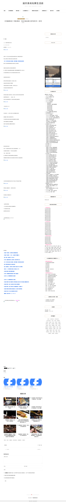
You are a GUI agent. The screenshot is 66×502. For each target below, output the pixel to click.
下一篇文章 (38, 449)
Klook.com (47, 199)
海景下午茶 (50, 328)
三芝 (52, 320)
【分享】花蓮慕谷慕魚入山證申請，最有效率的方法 (12, 259)
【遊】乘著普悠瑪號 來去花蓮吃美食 (9, 264)
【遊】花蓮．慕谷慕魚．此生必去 (9, 257)
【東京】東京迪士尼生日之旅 (51, 131)
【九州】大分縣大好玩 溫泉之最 (51, 162)
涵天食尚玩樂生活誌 (33, 3)
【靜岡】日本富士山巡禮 (50, 135)
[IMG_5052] (6, 49)
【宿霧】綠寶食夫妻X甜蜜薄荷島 (52, 184)
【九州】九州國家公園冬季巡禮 (51, 163)
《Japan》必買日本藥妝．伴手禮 (52, 115)
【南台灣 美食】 (50, 106)
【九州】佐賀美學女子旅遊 (51, 159)
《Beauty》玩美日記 (49, 95)
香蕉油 (53, 333)
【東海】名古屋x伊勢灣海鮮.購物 (52, 142)
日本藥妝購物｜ (11, 10)
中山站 (50, 322)
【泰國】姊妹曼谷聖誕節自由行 (51, 180)
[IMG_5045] (6, 101)
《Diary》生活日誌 (49, 189)
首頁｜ (5, 10)
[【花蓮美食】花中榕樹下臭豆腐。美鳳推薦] (36, 382)
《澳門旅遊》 (48, 173)
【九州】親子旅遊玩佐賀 (50, 164)
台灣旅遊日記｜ (44, 10)
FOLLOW (53, 42)
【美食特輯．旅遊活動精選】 (52, 104)
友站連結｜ (58, 10)
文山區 (59, 325)
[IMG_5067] (6, 190)
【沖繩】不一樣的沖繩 (50, 168)
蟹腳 (56, 331)
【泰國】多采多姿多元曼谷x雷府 (52, 179)
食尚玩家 (50, 333)
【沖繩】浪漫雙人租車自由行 (51, 167)
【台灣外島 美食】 (50, 110)
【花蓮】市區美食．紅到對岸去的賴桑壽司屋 (11, 252)
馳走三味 (57, 333)
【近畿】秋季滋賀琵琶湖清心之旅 (52, 141)
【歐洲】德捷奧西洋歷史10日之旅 (52, 188)
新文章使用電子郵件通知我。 (10, 477)
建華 (56, 325)
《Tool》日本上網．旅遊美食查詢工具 (53, 117)
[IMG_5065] (6, 183)
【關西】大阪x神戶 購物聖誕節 (51, 147)
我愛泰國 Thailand (49, 183)
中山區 (47, 322)
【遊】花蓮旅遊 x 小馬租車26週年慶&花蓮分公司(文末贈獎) (13, 266)
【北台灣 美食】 (50, 105)
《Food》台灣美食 (49, 101)
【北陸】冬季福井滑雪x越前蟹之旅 (52, 136)
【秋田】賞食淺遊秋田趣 (50, 122)
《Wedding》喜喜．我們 (50, 191)
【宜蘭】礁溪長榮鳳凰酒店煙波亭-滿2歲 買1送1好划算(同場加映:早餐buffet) (23, 421)
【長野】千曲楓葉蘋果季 (50, 137)
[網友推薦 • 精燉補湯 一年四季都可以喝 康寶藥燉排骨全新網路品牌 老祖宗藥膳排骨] (10, 428)
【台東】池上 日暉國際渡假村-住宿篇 (9, 279)
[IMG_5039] (6, 90)
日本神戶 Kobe (48, 146)
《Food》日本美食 (49, 114)
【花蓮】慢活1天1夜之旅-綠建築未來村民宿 (10, 291)
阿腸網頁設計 (35, 497)
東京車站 (47, 328)
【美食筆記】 (49, 103)
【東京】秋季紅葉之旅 (50, 126)
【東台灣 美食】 (21, 18)
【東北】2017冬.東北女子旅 (51, 120)
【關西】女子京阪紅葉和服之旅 (51, 148)
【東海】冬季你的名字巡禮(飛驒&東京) (53, 140)
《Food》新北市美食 (49, 100)
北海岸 (59, 322)
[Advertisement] (23, 30)
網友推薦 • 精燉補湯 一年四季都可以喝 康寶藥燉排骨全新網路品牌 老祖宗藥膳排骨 (9, 435)
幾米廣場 (53, 325)
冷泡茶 (56, 322)
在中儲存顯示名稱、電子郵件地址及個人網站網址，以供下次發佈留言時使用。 (20, 472)
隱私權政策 (35, 501)
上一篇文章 (7, 449)
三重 (55, 320)
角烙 (59, 331)
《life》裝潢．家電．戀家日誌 (51, 190)
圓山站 (47, 325)
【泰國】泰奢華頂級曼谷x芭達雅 (52, 178)
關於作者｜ (52, 10)
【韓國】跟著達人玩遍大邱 (51, 172)
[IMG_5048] (6, 108)
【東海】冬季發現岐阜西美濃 (51, 138)
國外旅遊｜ (18, 10)
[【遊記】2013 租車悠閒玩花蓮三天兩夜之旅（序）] (23, 382)
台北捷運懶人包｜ (26, 10)
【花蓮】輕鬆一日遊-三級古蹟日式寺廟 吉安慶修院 (12, 284)
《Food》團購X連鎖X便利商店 (51, 111)
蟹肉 (53, 331)
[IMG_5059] (6, 126)
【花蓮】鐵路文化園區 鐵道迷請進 (9, 271)
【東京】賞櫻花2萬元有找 (50, 132)
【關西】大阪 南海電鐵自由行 (51, 151)
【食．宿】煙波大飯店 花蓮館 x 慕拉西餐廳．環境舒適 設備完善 (14, 61)
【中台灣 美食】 (50, 109)
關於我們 (30, 501)
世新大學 (58, 320)
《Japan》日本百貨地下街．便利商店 (52, 116)
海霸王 (54, 328)
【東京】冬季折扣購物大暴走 (51, 125)
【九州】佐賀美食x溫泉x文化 (51, 154)
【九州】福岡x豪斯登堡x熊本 (51, 156)
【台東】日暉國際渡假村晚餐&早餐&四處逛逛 (11, 273)
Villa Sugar (48, 320)
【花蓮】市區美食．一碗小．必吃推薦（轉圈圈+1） (12, 255)
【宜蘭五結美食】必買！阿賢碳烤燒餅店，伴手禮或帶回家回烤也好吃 (36, 435)
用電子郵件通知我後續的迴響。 (10, 475)
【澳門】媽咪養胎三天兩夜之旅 (51, 175)
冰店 (53, 322)
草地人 (51, 331)
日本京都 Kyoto (49, 143)
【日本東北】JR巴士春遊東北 (51, 121)
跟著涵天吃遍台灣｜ (35, 10)
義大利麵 (47, 331)
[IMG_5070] (6, 197)
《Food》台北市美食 (49, 99)
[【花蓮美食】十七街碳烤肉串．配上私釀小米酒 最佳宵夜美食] (10, 382)
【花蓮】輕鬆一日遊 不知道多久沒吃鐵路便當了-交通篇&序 (13, 286)
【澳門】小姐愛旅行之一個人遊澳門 (52, 174)
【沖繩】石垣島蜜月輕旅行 (51, 169)
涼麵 (60, 328)
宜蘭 (49, 325)
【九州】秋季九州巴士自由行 (51, 158)
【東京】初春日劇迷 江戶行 (51, 127)
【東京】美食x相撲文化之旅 (51, 130)
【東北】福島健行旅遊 (50, 119)
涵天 (57, 328)
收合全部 (50, 94)
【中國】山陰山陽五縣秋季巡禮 (51, 152)
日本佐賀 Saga (48, 153)
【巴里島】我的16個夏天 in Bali (51, 185)
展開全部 (46, 94)
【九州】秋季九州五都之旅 (51, 157)
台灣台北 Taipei (48, 98)
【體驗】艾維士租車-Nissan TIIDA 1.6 (10, 293)
